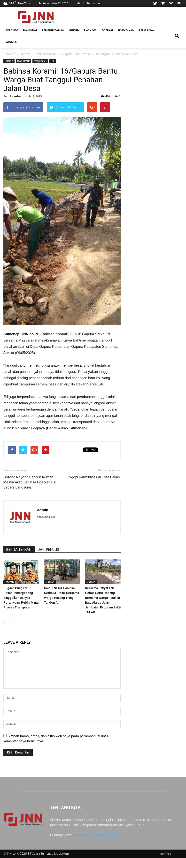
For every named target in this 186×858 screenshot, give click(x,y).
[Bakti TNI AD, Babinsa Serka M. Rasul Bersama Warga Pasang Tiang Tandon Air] (62, 571)
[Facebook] (147, 3)
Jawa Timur (23, 61)
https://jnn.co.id (46, 516)
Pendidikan (125, 30)
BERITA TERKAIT (19, 549)
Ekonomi (90, 30)
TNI (52, 61)
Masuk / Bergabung (89, 3)
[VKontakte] (171, 3)
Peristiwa (146, 30)
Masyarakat (40, 61)
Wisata (11, 42)
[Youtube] (179, 3)
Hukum (74, 30)
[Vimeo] (163, 3)
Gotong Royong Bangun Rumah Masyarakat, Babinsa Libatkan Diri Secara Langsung (29, 482)
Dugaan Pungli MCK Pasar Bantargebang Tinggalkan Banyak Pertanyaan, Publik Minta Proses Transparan (21, 597)
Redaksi (165, 854)
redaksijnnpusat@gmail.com (95, 835)
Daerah (107, 30)
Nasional (30, 30)
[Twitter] (155, 3)
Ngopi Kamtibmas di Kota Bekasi (95, 477)
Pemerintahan (53, 30)
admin (18, 96)
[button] (177, 36)
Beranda (12, 30)
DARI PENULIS (48, 549)
